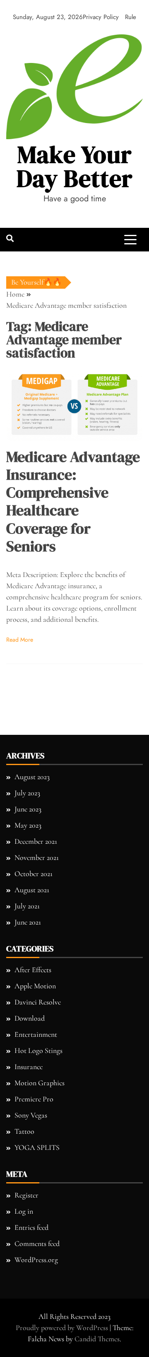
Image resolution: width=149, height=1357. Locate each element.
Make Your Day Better (75, 166)
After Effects (32, 969)
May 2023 (27, 825)
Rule (130, 17)
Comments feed (37, 1243)
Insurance (28, 1066)
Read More (19, 639)
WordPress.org (36, 1259)
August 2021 (31, 889)
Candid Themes (97, 1338)
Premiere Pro (33, 1098)
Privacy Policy (101, 17)
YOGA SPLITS (37, 1147)
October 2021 (33, 873)
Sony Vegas (30, 1115)
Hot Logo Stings (38, 1050)
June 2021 (27, 922)
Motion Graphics (39, 1082)
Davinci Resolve (37, 1002)
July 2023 (27, 792)
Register (26, 1195)
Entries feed (31, 1227)
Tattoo (24, 1131)
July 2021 (27, 905)
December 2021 (35, 841)
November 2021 (36, 857)
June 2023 (27, 809)
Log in (23, 1211)
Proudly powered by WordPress (63, 1327)
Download (29, 1018)
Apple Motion (35, 985)
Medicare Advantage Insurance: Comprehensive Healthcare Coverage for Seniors (73, 501)
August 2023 (32, 776)
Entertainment (35, 1034)
